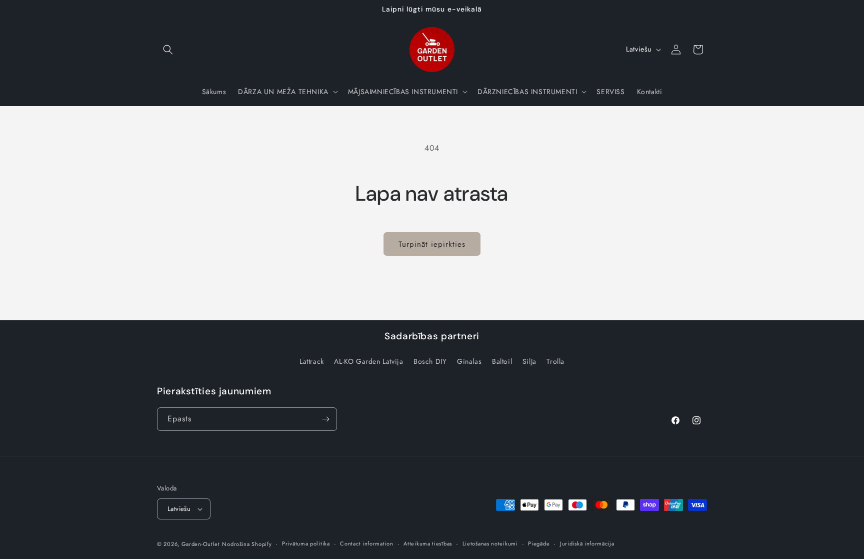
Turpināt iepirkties (432, 244)
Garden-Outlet (201, 544)
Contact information (366, 543)
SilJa (529, 361)
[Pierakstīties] (325, 419)
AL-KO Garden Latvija (368, 361)
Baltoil (502, 361)
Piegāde (539, 543)
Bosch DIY (430, 361)
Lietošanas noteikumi (490, 543)
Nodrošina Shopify (247, 544)
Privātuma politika (306, 543)
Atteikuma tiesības (428, 543)
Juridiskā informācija (587, 543)
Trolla (555, 361)
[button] (168, 50)
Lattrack (312, 361)
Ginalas (469, 361)
